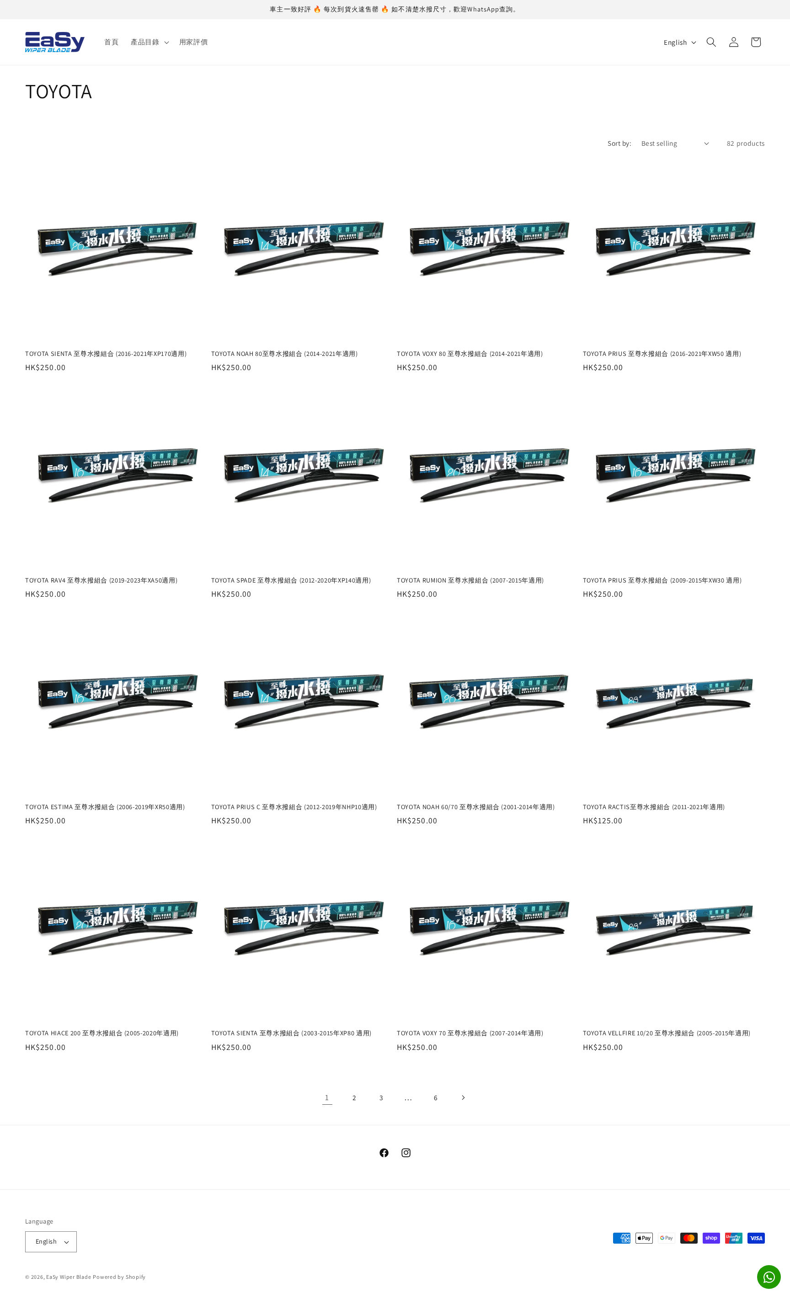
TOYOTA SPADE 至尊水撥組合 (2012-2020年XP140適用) (291, 580)
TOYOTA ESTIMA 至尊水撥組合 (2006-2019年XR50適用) (105, 807)
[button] (149, 42)
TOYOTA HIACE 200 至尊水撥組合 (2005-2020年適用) (102, 1033)
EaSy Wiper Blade (68, 1276)
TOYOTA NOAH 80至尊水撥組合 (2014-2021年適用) (284, 354)
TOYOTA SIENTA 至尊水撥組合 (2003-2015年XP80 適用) (291, 1033)
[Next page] (463, 1097)
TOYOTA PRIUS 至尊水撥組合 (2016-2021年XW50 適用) (662, 354)
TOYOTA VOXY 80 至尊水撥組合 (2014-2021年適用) (470, 354)
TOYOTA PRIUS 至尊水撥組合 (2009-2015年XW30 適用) (662, 580)
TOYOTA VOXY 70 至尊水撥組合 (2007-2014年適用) (470, 1033)
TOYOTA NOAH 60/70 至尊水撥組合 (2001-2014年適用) (476, 807)
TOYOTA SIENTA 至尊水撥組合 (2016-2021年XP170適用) (106, 354)
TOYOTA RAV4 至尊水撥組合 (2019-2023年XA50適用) (101, 580)
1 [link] (327, 1097)
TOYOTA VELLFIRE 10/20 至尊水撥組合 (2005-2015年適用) (667, 1033)
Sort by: (619, 143)
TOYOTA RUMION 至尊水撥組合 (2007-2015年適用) (470, 580)
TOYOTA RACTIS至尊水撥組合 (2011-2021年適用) (654, 807)
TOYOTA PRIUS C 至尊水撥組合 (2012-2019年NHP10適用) (294, 807)
